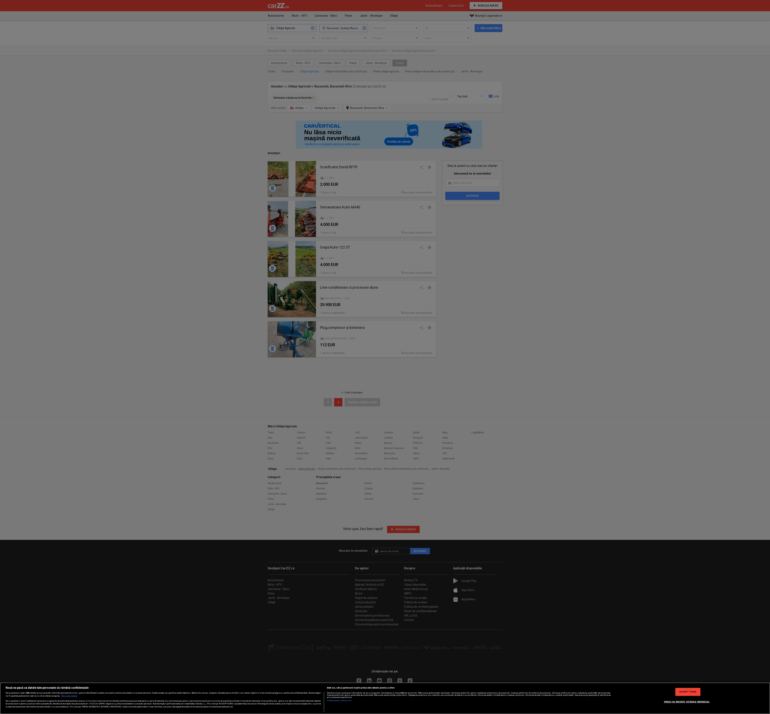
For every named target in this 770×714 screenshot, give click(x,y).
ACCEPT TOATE (687, 691)
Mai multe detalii (69, 696)
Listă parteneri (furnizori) (339, 700)
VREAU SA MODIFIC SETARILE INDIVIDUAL (687, 701)
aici (204, 703)
